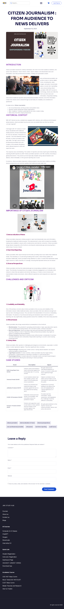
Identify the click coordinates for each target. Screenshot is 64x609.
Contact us (5, 517)
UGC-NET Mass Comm (9, 576)
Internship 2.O (6, 543)
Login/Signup (56, 3)
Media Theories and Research (11, 586)
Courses (5, 511)
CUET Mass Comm (8, 583)
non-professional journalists (15, 427)
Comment (11, 447)
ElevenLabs (6, 540)
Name (10, 460)
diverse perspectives (43, 423)
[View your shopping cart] (49, 3)
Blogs (4, 520)
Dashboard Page (7, 560)
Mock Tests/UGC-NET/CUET (11, 580)
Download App (7, 566)
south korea (52, 427)
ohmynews (29, 427)
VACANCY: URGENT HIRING (11, 563)
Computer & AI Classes (9, 531)
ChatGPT (5, 534)
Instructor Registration (9, 557)
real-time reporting (40, 427)
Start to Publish (7, 589)
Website (10, 475)
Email (9, 468)
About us (5, 514)
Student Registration (8, 554)
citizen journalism (12, 423)
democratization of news (27, 423)
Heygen (4, 537)
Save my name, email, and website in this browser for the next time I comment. (29, 483)
